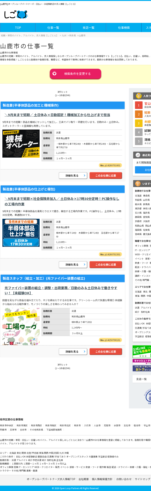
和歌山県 (139, 225)
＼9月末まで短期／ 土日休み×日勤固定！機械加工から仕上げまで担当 (57, 114)
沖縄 (66, 452)
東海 (137, 295)
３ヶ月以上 (60, 463)
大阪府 (146, 221)
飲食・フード (141, 262)
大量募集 (93, 456)
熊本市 (77, 425)
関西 (143, 295)
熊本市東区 (22, 425)
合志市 (23, 429)
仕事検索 (124, 27)
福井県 (146, 212)
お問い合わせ (124, 479)
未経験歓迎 (32, 456)
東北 (145, 291)
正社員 (59, 460)
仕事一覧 (53, 27)
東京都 (138, 208)
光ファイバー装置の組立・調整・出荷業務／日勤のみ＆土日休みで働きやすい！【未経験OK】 (61, 290)
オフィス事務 (141, 245)
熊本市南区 (50, 425)
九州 (61, 452)
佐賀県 (146, 229)
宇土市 (147, 425)
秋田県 (138, 199)
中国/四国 (54, 452)
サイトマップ (142, 479)
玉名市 (127, 425)
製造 (109, 467)
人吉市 (97, 425)
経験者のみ (113, 456)
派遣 (137, 307)
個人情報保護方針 (102, 479)
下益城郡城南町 (54, 429)
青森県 (146, 195)
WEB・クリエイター (44, 467)
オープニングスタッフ (77, 456)
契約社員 (145, 311)
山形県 (146, 199)
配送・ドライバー (121, 467)
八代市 (87, 425)
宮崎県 (138, 234)
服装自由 (42, 456)
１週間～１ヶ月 (31, 463)
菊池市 (137, 425)
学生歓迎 (139, 336)
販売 (57, 467)
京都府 (138, 221)
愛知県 (146, 216)
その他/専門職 (142, 279)
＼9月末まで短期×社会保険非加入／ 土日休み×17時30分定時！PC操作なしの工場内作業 (62, 201)
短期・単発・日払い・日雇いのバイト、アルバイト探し (36, 439)
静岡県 (138, 216)
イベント (139, 258)
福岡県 (138, 229)
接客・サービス (78, 467)
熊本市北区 (65, 425)
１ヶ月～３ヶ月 (47, 463)
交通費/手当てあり (56, 456)
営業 (16, 467)
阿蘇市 (3, 429)
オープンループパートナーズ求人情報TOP (51, 479)
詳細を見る (72, 175)
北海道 (138, 195)
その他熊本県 (36, 429)
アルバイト (22, 460)
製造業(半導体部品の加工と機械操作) (31, 105)
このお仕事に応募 (105, 175)
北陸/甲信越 (33, 452)
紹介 (137, 311)
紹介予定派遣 (35, 460)
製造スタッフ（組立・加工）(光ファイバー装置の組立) (44, 278)
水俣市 (117, 425)
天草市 (13, 429)
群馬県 (146, 204)
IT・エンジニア (142, 250)
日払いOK (140, 323)
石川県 (138, 212)
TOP (18, 27)
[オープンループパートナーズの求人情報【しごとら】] (16, 13)
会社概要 (83, 479)
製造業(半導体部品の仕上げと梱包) (29, 189)
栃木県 (138, 204)
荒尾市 (107, 425)
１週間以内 (17, 463)
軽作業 (103, 467)
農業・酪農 (31, 470)
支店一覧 (88, 27)
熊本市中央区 (6, 425)
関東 (24, 452)
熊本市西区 (36, 425)
